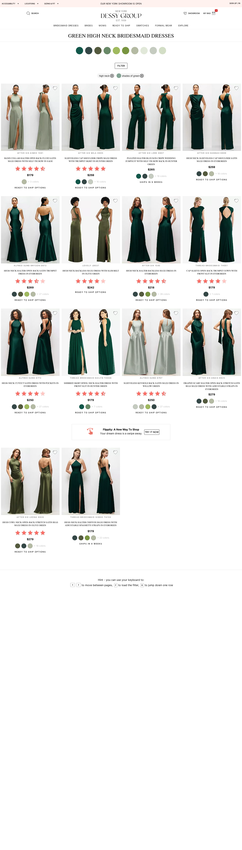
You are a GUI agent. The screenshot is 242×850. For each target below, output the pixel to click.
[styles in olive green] (98, 51)
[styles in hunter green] (79, 51)
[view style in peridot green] (147, 294)
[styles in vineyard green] (107, 51)
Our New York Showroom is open (121, 3)
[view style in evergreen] (84, 181)
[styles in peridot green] (126, 51)
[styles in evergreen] (89, 51)
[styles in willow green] (153, 51)
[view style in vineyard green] (87, 406)
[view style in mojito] (26, 294)
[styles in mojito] (116, 51)
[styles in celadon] (162, 51)
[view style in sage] (211, 173)
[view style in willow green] (90, 181)
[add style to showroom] (55, 88)
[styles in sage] (135, 51)
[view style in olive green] (205, 173)
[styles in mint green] (144, 51)
